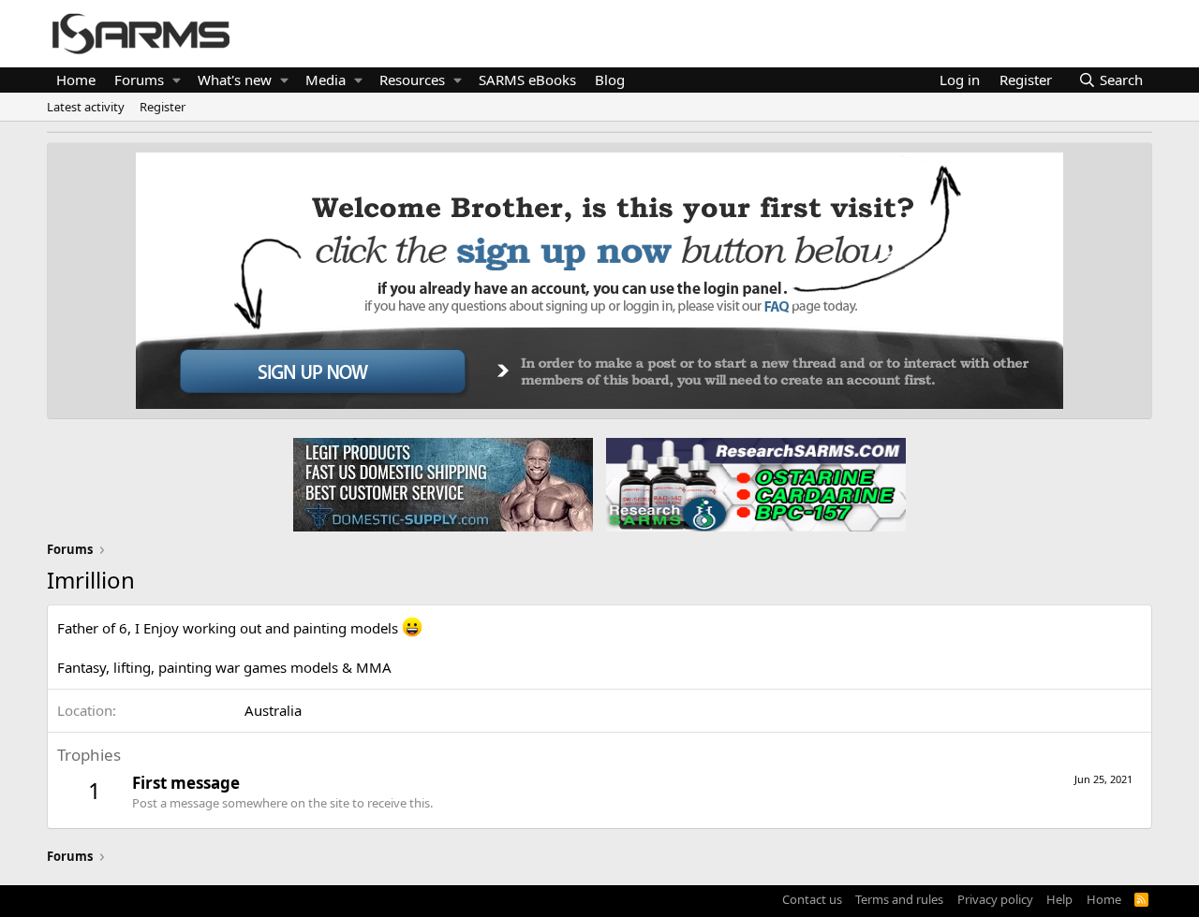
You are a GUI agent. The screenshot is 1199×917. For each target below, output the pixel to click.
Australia (273, 710)
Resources (412, 79)
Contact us (812, 899)
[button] (176, 80)
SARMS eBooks (527, 79)
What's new (235, 79)
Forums (139, 79)
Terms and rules (899, 899)
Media (325, 79)
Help (1059, 899)
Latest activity (86, 106)
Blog (610, 79)
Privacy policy (995, 899)
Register (162, 106)
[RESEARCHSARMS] (754, 483)
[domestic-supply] (443, 483)
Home (76, 79)
